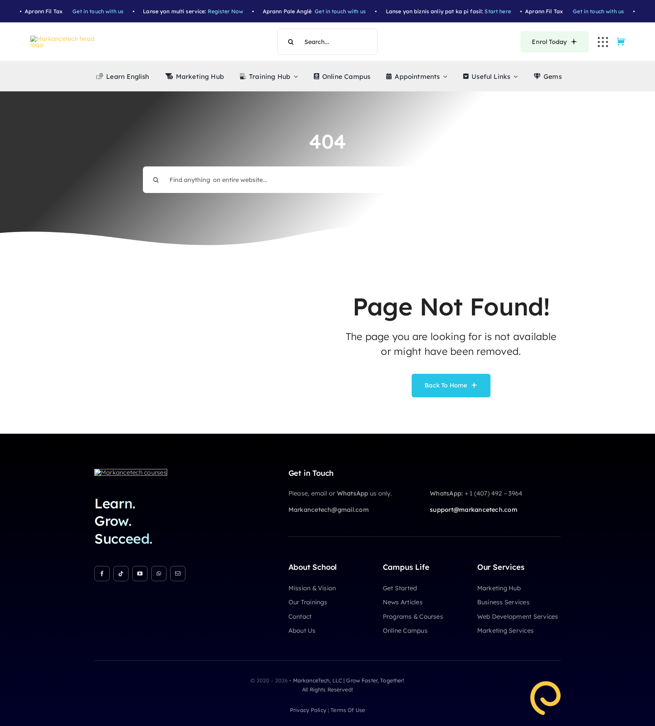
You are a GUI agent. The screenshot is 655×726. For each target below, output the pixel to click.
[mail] (177, 573)
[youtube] (139, 573)
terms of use (348, 710)
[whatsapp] (158, 573)
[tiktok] (120, 573)
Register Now (210, 11)
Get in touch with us (82, 11)
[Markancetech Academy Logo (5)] (66, 38)
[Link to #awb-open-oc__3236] (603, 42)
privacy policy (308, 710)
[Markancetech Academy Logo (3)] (131, 472)
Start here (482, 11)
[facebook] (102, 573)
